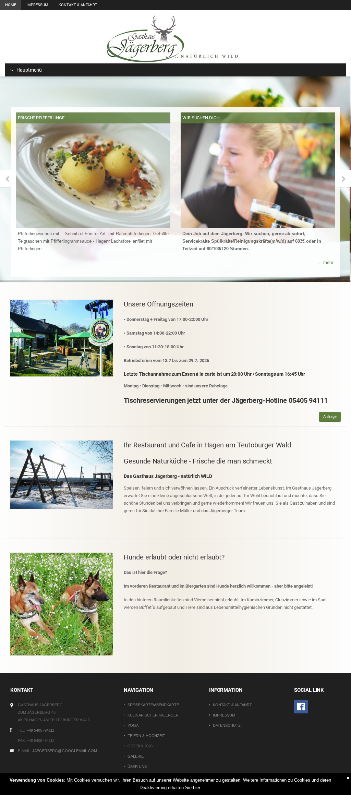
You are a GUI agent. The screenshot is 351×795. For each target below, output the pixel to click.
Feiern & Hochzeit (146, 736)
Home (10, 5)
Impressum (37, 5)
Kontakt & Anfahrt (78, 5)
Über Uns (137, 766)
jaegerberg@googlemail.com (64, 751)
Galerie (136, 756)
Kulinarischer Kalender (153, 715)
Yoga (133, 725)
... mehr (325, 262)
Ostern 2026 (140, 746)
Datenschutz (227, 725)
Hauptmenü (28, 70)
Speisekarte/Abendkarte (153, 705)
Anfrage (330, 416)
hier (196, 787)
